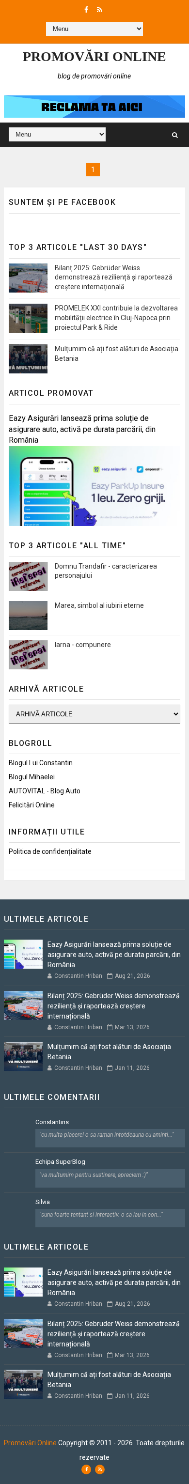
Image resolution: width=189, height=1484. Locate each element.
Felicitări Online (32, 805)
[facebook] (86, 9)
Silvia (42, 1202)
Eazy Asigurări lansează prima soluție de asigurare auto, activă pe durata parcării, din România (82, 429)
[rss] (99, 9)
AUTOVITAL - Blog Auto (44, 791)
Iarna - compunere (83, 645)
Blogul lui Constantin (41, 763)
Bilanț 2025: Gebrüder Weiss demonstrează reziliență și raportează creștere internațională (114, 277)
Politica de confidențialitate (50, 851)
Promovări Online (94, 56)
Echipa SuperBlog (60, 1161)
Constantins (52, 1122)
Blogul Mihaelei (32, 777)
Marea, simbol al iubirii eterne (99, 605)
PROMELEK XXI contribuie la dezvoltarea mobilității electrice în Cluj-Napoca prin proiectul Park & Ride (116, 317)
